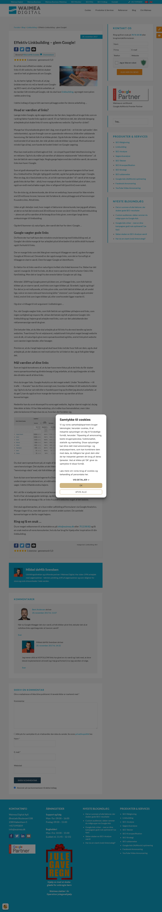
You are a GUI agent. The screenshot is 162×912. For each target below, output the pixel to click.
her (86, 474)
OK (81, 485)
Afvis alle (81, 492)
